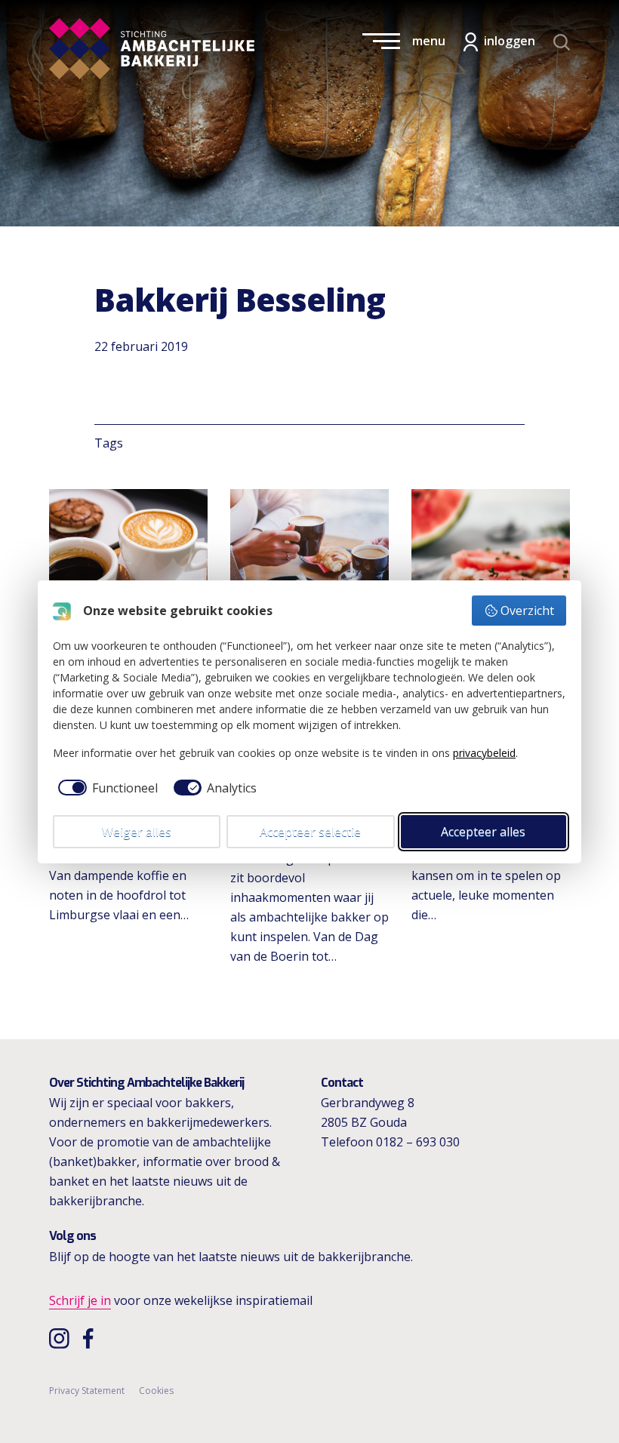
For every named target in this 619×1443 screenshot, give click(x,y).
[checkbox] (105, 788)
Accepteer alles (483, 831)
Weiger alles (136, 831)
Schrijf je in (80, 1300)
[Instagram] (60, 1338)
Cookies (156, 1390)
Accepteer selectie (310, 831)
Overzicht (527, 610)
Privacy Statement (87, 1390)
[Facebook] (92, 1338)
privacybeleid (484, 753)
